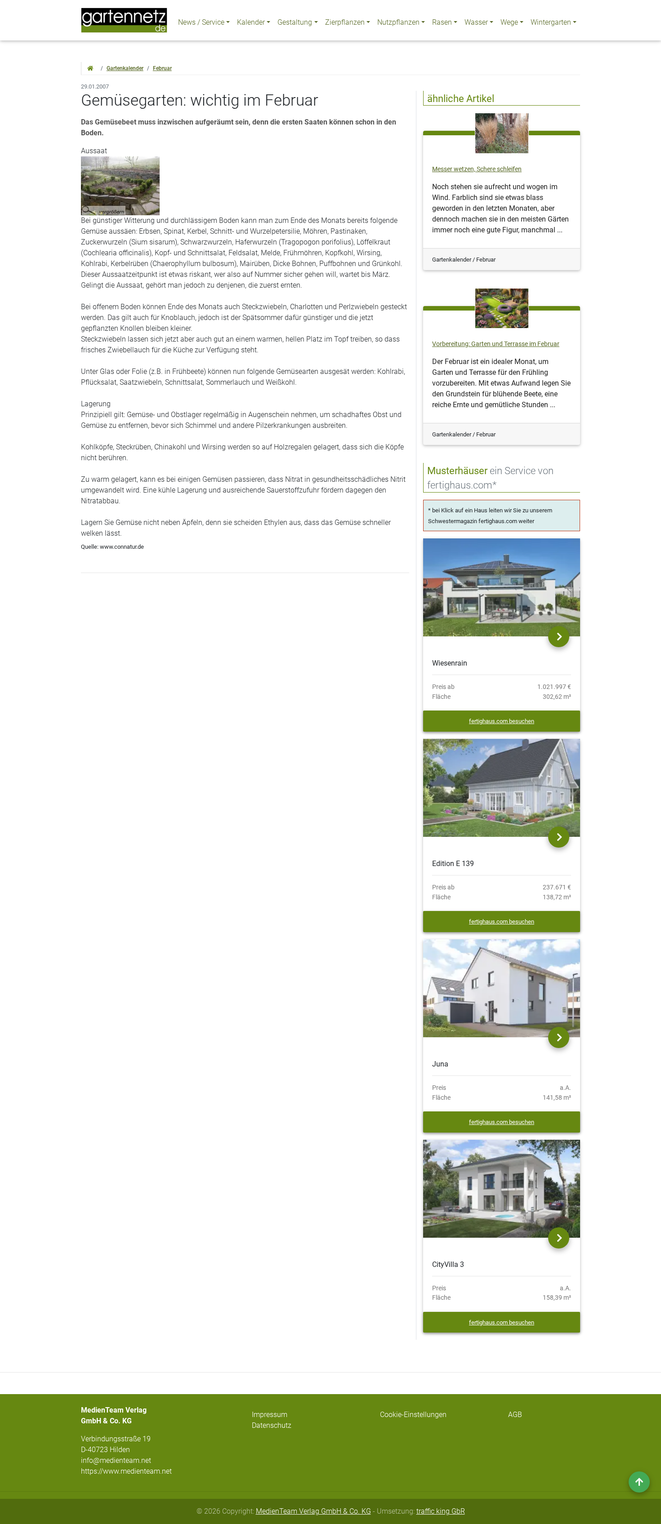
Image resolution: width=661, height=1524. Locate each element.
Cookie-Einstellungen (413, 1414)
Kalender (251, 22)
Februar (162, 68)
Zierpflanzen (345, 22)
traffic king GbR (440, 1511)
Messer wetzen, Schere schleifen (477, 169)
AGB (515, 1414)
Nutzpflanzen (398, 22)
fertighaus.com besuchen (501, 721)
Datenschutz (271, 1425)
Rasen (442, 22)
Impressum (269, 1414)
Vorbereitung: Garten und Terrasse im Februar (495, 344)
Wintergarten (551, 22)
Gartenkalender (125, 68)
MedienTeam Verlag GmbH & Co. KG (313, 1511)
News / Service (201, 22)
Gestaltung (294, 22)
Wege (509, 22)
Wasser (476, 22)
